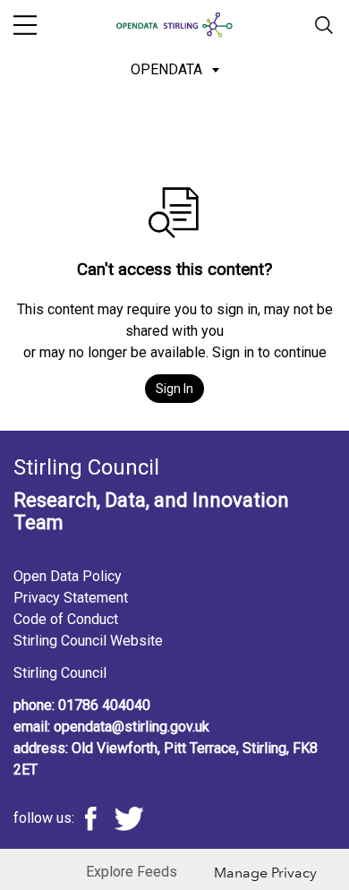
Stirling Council (59, 672)
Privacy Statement (70, 597)
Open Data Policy (67, 576)
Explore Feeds (131, 871)
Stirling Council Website (88, 640)
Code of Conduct (65, 619)
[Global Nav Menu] (25, 25)
